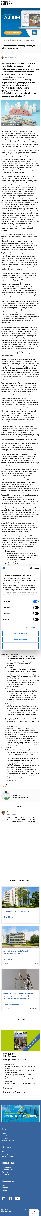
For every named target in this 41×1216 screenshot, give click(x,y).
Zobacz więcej (20, 1019)
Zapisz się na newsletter (9, 1154)
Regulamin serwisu (7, 1140)
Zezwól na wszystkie (20, 633)
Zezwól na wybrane (20, 639)
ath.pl (3, 1185)
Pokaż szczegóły (29, 627)
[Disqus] (20, 850)
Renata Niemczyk (10, 57)
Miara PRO (5, 1172)
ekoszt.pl (4, 1190)
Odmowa (21, 646)
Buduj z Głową (6, 39)
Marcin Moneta (8, 917)
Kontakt (4, 1136)
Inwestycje (15, 39)
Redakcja (4, 1133)
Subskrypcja (5, 1138)
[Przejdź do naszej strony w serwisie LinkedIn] (3, 1198)
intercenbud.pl (6, 1188)
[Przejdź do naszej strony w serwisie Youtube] (17, 1198)
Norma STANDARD (7, 1170)
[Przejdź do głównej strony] (6, 3)
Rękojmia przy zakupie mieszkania (16, 911)
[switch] (36, 607)
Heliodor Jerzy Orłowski (11, 1004)
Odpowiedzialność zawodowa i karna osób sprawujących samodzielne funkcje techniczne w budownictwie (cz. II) (19, 995)
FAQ (2, 1151)
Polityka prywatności (8, 1156)
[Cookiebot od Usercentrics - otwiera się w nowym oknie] (30, 568)
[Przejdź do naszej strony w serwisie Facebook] (10, 1198)
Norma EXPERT (6, 1167)
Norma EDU (5, 1174)
